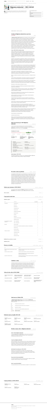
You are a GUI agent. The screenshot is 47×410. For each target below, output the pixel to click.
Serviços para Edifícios (28, 155)
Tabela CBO (12, 407)
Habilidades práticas (23, 241)
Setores (19, 407)
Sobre (20, 407)
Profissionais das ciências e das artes (10, 3)
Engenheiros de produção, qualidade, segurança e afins (21, 3)
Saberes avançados (23, 192)
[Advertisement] (23, 24)
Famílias (17, 407)
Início (4, 3)
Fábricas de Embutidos (26, 156)
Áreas (14, 407)
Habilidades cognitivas (23, 199)
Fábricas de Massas (20, 156)
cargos (5, 1)
